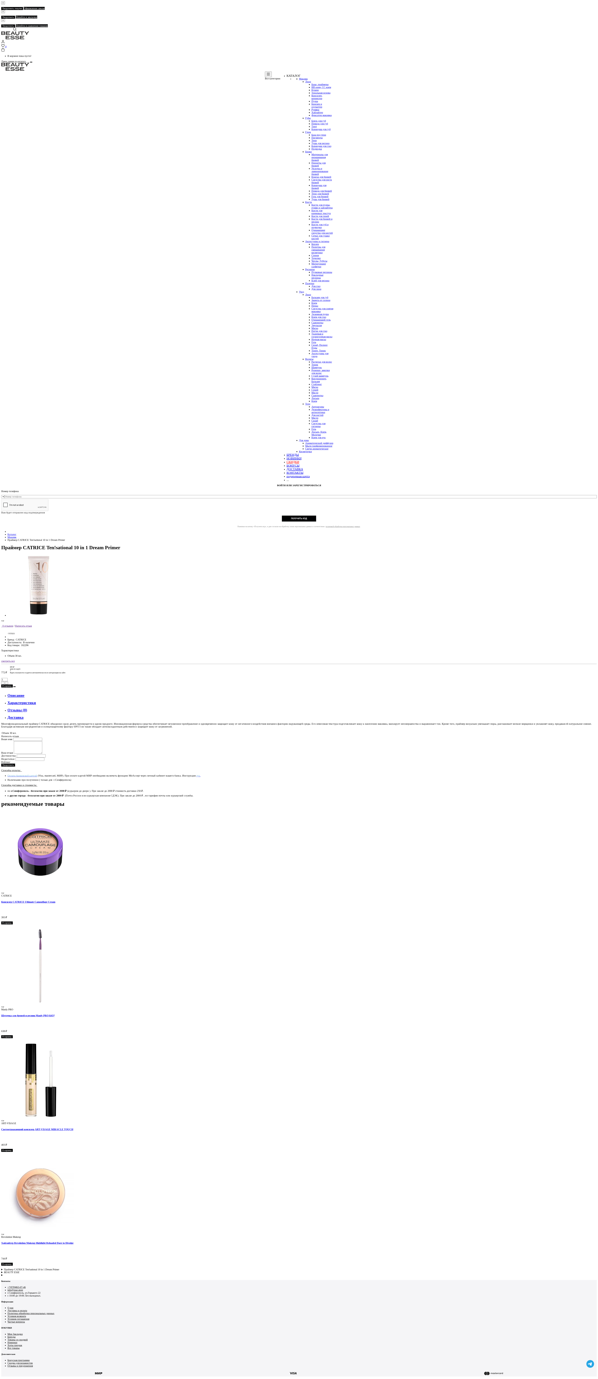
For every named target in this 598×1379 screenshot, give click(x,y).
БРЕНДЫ (293, 454)
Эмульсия (316, 325)
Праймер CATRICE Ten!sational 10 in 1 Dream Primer (31, 1269)
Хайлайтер (317, 112)
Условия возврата (16, 1316)
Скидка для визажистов (20, 1363)
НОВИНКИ (294, 458)
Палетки (309, 283)
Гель (313, 342)
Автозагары (317, 406)
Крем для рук (318, 437)
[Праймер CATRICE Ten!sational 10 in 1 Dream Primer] (38, 615)
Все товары (13, 1348)
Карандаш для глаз (321, 146)
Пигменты (317, 137)
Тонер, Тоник (318, 350)
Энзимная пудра (320, 314)
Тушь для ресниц (320, 143)
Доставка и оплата (17, 1310)
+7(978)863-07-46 (16, 1287)
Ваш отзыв (7, 752)
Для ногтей (317, 415)
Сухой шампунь (319, 376)
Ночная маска (318, 339)
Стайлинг (316, 384)
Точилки (316, 258)
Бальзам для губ (319, 297)
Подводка (316, 149)
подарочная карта (298, 476)
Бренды (11, 1337)
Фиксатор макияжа (321, 115)
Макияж (303, 79)
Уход (301, 291)
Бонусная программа (18, 1360)
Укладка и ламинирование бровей (319, 171)
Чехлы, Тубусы (319, 261)
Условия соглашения (18, 1319)
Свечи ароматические (316, 448)
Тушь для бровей (320, 199)
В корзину (7, 686)
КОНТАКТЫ (295, 472)
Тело (307, 404)
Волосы (309, 359)
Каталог (11, 534)
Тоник (314, 364)
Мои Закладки (15, 1334)
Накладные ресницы (317, 276)
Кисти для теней (320, 216)
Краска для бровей (321, 177)
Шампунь (316, 367)
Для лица (316, 289)
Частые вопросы (16, 1321)
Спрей (314, 390)
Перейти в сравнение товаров (32, 25)
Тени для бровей (320, 193)
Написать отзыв (23, 626)
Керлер (315, 244)
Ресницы (310, 269)
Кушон (315, 90)
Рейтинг (5, 762)
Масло (314, 392)
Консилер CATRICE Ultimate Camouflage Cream (28, 902)
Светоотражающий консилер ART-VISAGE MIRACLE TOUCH (37, 1129)
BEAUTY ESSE (11, 1272)
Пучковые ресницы (321, 272)
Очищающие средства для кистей (322, 231)
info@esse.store (15, 1290)
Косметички (305, 451)
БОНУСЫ (293, 465)
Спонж (315, 255)
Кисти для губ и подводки (320, 226)
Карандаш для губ (321, 129)
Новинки (12, 1342)
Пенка (314, 306)
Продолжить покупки (12, 8)
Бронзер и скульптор (316, 105)
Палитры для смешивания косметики (318, 250)
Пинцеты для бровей (318, 164)
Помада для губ (319, 123)
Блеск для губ (318, 121)
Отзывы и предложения (20, 1366)
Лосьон (315, 398)
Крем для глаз (318, 317)
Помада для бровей (321, 191)
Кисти (308, 202)
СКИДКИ (293, 462)
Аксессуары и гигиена (317, 241)
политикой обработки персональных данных (343, 526)
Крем (314, 303)
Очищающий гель (321, 320)
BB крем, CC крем (321, 87)
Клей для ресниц (320, 280)
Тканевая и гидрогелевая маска (321, 335)
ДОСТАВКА (295, 469)
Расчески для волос (321, 362)
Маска (314, 328)
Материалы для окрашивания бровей (319, 157)
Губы (308, 118)
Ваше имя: (7, 739)
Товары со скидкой (17, 1339)
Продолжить (8, 17)
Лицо (308, 81)
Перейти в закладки (26, 17)
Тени (314, 140)
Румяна (315, 109)
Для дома (304, 440)
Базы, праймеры (320, 84)
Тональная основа (320, 93)
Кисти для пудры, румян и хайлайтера (322, 206)
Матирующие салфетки (318, 265)
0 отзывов (7, 626)
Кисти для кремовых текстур (321, 212)
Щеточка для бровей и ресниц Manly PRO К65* (28, 1015)
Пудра (314, 101)
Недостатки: (8, 759)
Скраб (314, 420)
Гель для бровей (319, 196)
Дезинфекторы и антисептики (320, 411)
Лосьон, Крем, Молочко (319, 433)
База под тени (318, 135)
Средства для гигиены (318, 425)
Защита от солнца (320, 300)
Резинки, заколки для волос (320, 371)
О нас (10, 1307)
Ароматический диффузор (319, 443)
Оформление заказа (34, 8)
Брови (308, 151)
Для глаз (315, 286)
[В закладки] (14, 686)
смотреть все (8, 661)
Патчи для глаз (319, 331)
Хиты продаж (14, 1345)
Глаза (308, 132)
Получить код (299, 518)
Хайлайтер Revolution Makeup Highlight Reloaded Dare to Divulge (37, 1243)
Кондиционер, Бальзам (319, 380)
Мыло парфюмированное (318, 446)
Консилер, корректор (316, 97)
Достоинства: (8, 755)
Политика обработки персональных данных (30, 1313)
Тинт (314, 126)
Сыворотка (317, 322)
